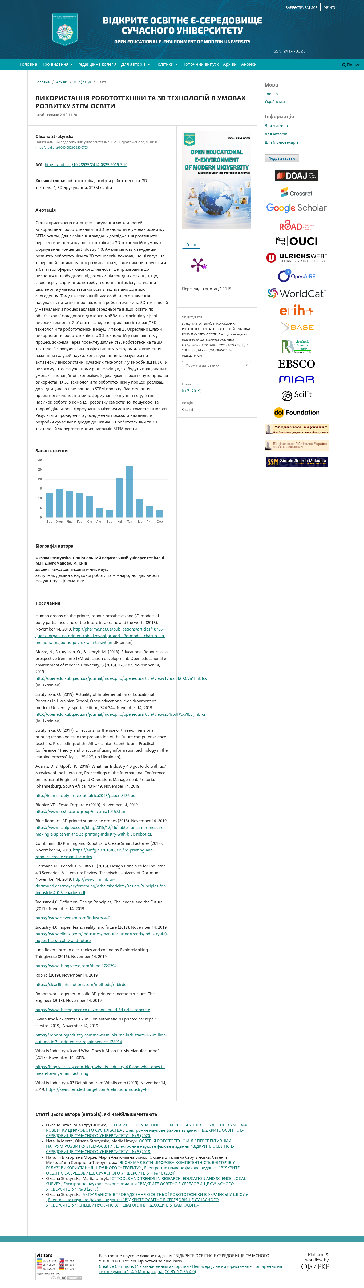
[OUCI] (296, 245)
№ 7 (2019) (82, 82)
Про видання (55, 64)
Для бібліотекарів (282, 142)
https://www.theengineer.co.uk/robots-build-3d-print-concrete (92, 1009)
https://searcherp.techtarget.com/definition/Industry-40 (97, 1089)
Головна (28, 64)
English (271, 93)
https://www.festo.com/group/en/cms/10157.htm (81, 811)
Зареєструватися (301, 7)
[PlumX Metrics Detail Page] (198, 265)
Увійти (330, 7)
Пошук (353, 64)
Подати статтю (281, 158)
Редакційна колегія (97, 64)
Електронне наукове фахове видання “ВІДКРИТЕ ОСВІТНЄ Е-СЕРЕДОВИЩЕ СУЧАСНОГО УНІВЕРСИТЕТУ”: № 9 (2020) (145, 1132)
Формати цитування (202, 365)
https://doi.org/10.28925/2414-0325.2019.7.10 (86, 164)
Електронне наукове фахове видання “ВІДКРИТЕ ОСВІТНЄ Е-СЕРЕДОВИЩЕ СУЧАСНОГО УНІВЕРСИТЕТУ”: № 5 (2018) (140, 1148)
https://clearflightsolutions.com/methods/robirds (80, 984)
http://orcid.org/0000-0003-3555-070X (61, 147)
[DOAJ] (296, 179)
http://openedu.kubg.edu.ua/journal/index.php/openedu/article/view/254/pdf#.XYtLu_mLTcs (120, 714)
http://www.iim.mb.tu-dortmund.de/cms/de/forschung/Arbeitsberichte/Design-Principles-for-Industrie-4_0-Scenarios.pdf (100, 886)
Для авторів (134, 64)
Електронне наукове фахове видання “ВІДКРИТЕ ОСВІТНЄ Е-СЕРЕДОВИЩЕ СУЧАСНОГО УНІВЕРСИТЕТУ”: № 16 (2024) (143, 1170)
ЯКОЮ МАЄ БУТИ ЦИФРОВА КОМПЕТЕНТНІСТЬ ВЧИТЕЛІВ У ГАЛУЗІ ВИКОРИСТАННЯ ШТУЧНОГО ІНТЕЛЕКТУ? (140, 1165)
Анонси (249, 64)
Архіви (230, 64)
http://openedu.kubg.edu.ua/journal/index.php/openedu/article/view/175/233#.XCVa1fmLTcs (121, 678)
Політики (165, 64)
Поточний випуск (200, 64)
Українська (275, 101)
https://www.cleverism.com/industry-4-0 (72, 917)
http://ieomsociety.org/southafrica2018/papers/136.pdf (86, 795)
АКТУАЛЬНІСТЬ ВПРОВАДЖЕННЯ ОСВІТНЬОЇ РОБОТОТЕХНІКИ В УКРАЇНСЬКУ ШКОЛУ (165, 1194)
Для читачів (276, 125)
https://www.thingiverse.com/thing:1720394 (75, 965)
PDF (193, 244)
